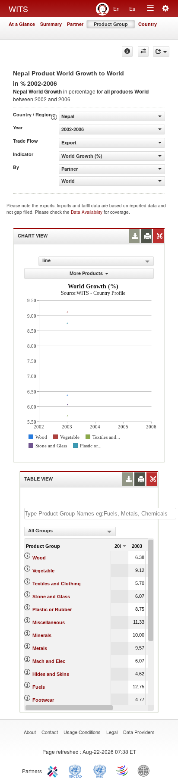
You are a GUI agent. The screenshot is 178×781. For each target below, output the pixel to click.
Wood (39, 557)
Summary (51, 24)
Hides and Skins (50, 674)
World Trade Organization (122, 770)
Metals (39, 648)
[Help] (127, 51)
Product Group (111, 24)
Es (132, 8)
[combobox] (70, 531)
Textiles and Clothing (56, 583)
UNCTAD (77, 770)
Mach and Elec (48, 661)
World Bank (145, 770)
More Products (86, 273)
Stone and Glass (51, 596)
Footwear (43, 700)
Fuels (38, 687)
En (116, 8)
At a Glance (22, 24)
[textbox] (100, 513)
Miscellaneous (48, 622)
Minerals (41, 635)
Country (147, 24)
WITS (18, 8)
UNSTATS (99, 770)
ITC (54, 770)
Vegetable (43, 570)
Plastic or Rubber (52, 609)
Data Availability (87, 212)
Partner (75, 24)
